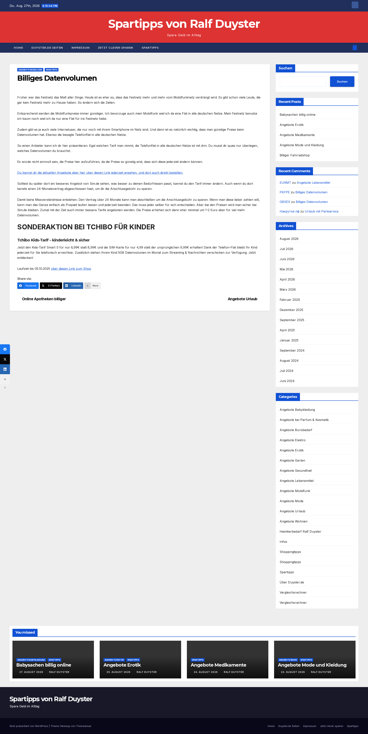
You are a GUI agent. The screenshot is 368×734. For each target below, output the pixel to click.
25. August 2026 (119, 672)
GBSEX (285, 202)
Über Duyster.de (292, 582)
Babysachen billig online (298, 114)
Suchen (285, 68)
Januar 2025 (289, 340)
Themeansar (83, 725)
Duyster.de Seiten (47, 47)
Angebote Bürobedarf (296, 430)
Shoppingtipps (290, 552)
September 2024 (292, 350)
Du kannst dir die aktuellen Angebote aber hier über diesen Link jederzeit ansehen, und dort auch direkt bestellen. (100, 173)
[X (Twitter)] (5, 359)
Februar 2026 (290, 300)
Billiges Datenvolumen (311, 192)
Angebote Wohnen (294, 521)
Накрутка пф (289, 211)
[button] (348, 48)
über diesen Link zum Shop (71, 269)
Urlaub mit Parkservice (321, 211)
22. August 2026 (293, 672)
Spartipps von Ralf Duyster (184, 24)
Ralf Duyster (59, 672)
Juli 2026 (286, 249)
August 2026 (289, 239)
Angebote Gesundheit (296, 470)
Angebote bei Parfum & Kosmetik (304, 420)
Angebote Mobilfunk (30, 70)
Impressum (80, 47)
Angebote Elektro (293, 440)
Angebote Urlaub (242, 299)
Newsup (65, 725)
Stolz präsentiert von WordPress (29, 725)
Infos (283, 542)
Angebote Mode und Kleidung (302, 145)
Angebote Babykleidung (297, 410)
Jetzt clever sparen (115, 47)
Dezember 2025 (291, 310)
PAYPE (285, 192)
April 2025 (287, 330)
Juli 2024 (287, 371)
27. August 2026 (31, 672)
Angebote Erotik (292, 125)
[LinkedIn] (5, 369)
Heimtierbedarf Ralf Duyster (300, 531)
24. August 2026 (206, 672)
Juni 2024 (287, 381)
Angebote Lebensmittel (313, 183)
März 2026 (288, 289)
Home (18, 47)
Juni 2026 (287, 259)
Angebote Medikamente (297, 135)
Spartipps (150, 47)
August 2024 (289, 360)
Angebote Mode (292, 501)
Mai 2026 (286, 269)
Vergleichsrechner (293, 592)
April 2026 (287, 279)
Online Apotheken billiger (44, 299)
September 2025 (292, 320)
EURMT (285, 183)
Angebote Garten (292, 460)
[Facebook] (5, 349)
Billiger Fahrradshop (295, 155)
